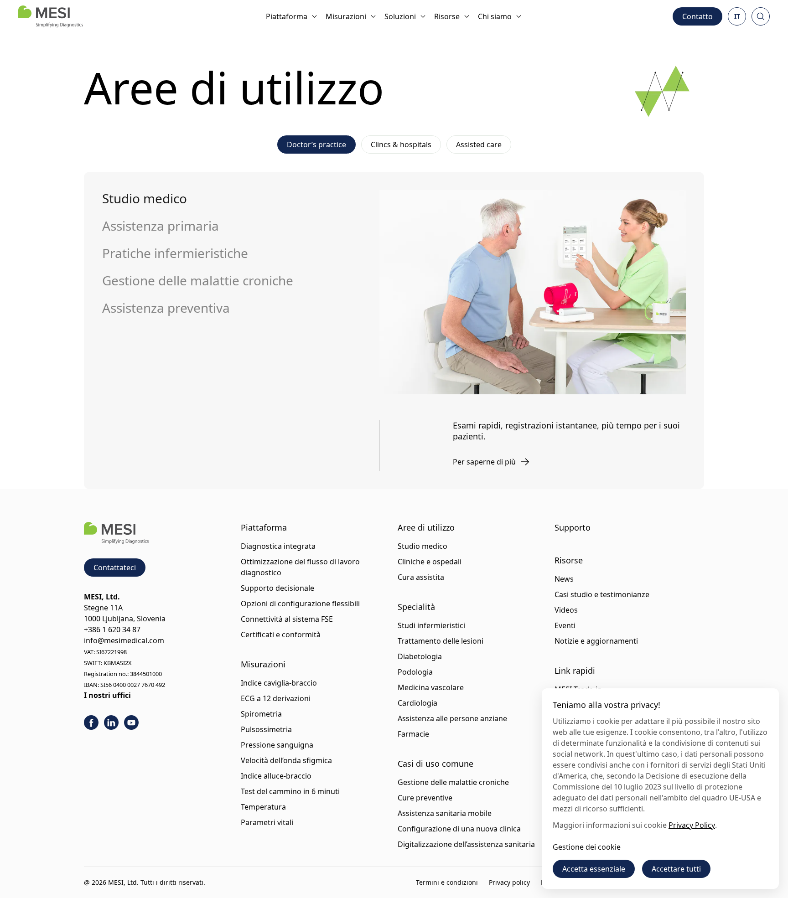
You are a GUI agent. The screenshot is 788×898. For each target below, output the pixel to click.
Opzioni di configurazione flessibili (300, 604)
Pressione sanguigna (277, 745)
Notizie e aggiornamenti (596, 641)
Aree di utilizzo (426, 527)
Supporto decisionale (277, 588)
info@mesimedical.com (124, 640)
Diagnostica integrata (278, 546)
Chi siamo (495, 16)
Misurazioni (346, 16)
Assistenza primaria (160, 225)
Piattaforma (286, 16)
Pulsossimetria (266, 729)
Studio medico (144, 198)
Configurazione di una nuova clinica (459, 829)
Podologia (415, 672)
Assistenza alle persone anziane (452, 718)
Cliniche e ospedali (429, 562)
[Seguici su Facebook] (91, 722)
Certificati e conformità (281, 635)
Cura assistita (421, 577)
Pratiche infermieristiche (175, 253)
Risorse (447, 16)
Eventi (565, 625)
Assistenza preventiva (166, 307)
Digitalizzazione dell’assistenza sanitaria (466, 844)
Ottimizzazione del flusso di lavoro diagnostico (300, 567)
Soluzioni (400, 16)
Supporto (573, 527)
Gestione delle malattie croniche (197, 280)
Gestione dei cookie (587, 847)
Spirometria (261, 714)
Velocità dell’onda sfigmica (286, 760)
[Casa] (50, 16)
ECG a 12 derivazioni (276, 698)
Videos (566, 610)
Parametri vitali (267, 822)
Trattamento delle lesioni (440, 641)
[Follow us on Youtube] (131, 722)
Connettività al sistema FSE (287, 619)
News (564, 579)
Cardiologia (417, 703)
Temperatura (263, 807)
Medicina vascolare (431, 687)
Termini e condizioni (447, 882)
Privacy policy (509, 882)
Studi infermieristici (431, 625)
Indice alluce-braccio (276, 776)
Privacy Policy (692, 825)
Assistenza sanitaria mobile (445, 813)
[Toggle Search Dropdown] (761, 16)
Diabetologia (420, 656)
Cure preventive (425, 798)
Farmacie (413, 734)
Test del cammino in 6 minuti (290, 791)
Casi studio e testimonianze (602, 594)
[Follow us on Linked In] (111, 722)
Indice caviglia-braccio (279, 683)
